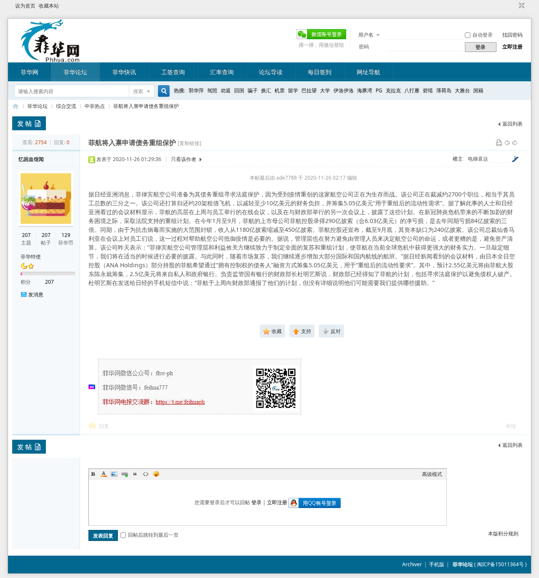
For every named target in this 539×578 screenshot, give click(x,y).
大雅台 (462, 90)
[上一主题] (507, 142)
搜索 (138, 91)
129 (65, 235)
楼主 (458, 158)
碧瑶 (428, 90)
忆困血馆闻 (31, 159)
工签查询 (173, 72)
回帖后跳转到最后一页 (153, 534)
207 (26, 235)
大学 (325, 90)
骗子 (253, 90)
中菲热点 (95, 106)
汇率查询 (222, 72)
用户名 (366, 34)
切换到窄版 (521, 6)
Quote (135, 474)
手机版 (436, 564)
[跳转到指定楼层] (515, 159)
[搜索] (163, 91)
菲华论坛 (75, 72)
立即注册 (512, 46)
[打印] (499, 142)
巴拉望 (309, 90)
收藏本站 (49, 5)
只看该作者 (183, 159)
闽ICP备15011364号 (500, 564)
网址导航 (368, 72)
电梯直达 (478, 159)
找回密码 (512, 34)
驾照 (212, 90)
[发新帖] (29, 123)
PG (379, 90)
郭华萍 (196, 90)
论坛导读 (271, 72)
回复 (104, 426)
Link (124, 474)
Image (114, 474)
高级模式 (432, 474)
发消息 (35, 294)
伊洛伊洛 (344, 90)
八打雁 (411, 90)
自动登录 (482, 34)
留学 (293, 90)
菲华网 (29, 72)
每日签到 (319, 72)
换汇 (266, 90)
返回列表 (512, 123)
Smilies (156, 474)
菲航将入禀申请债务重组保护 (146, 106)
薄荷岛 (443, 90)
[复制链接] (189, 143)
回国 (239, 90)
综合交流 (66, 106)
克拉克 (393, 90)
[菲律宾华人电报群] (200, 413)
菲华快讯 (124, 72)
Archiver (412, 564)
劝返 (226, 90)
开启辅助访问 (514, 6)
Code (145, 474)
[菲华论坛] (50, 57)
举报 (511, 426)
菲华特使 (31, 256)
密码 (364, 46)
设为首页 (25, 5)
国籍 (478, 90)
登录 (256, 502)
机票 (280, 90)
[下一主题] (515, 142)
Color (103, 474)
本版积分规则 (503, 533)
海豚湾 (364, 90)
